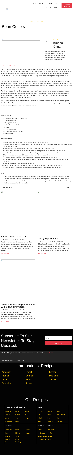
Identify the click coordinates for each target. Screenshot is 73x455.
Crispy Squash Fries (48, 238)
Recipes (53, 3)
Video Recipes (51, 7)
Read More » (5, 253)
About (42, 3)
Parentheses (49, 353)
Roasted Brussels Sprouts (14, 236)
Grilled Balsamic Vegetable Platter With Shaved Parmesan (18, 305)
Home (33, 3)
